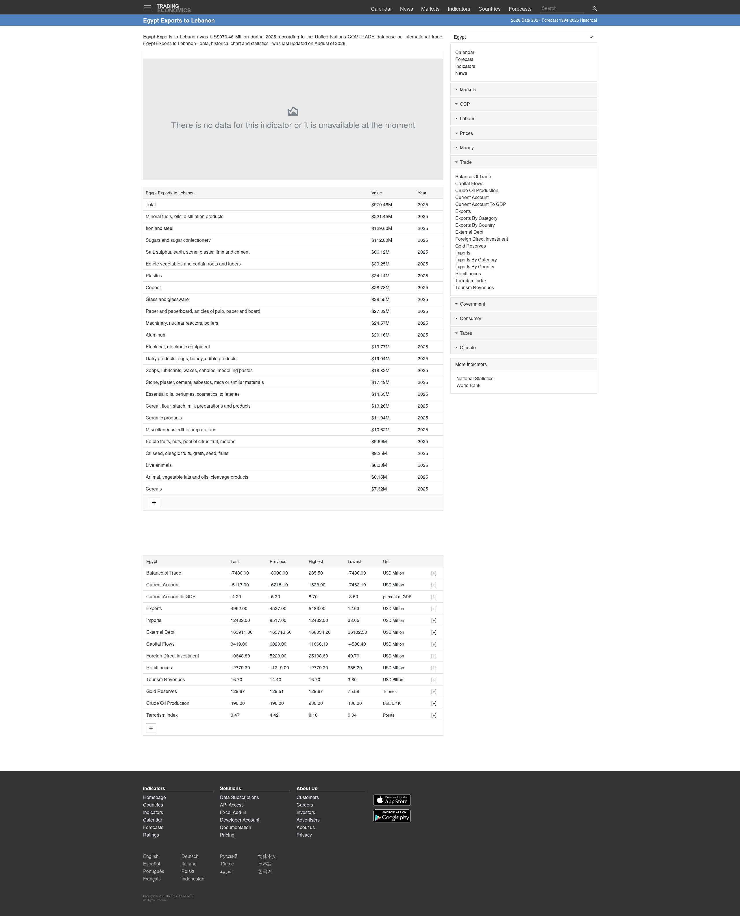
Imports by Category (476, 259)
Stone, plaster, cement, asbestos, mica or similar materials (205, 382)
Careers (305, 804)
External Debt (160, 632)
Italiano (189, 863)
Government (471, 303)
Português (153, 871)
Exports (154, 608)
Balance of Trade (163, 572)
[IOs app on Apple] (392, 800)
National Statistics (474, 378)
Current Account (163, 584)
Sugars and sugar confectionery (178, 240)
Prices (465, 133)
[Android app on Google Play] (392, 815)
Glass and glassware (167, 299)
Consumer (469, 318)
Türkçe (227, 863)
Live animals (159, 465)
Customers (308, 797)
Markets (467, 89)
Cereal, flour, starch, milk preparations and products (198, 405)
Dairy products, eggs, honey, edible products (191, 358)
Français (152, 878)
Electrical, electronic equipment (178, 346)
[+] (433, 572)
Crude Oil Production (167, 703)
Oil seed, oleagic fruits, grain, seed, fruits (187, 453)
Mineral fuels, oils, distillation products (184, 216)
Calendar (464, 52)
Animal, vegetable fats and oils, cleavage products (197, 476)
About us (306, 827)
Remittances (159, 667)
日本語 (265, 863)
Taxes (465, 333)
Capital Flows (160, 643)
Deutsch (190, 856)
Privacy (304, 834)
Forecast (464, 59)
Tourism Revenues (165, 679)
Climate (467, 347)
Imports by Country (474, 266)
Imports (153, 620)
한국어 (265, 871)
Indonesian (193, 878)
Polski (188, 871)
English (151, 856)
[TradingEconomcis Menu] (149, 7)
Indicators (465, 66)
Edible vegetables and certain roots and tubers (193, 263)
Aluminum (156, 334)
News (461, 73)
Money (466, 147)
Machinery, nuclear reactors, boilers (182, 322)
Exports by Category (476, 218)
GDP (464, 104)
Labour (466, 118)
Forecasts (153, 827)
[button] (594, 9)
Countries (153, 804)
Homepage (154, 797)
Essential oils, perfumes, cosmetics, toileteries (193, 394)
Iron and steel (159, 228)
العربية (226, 871)
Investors (306, 812)
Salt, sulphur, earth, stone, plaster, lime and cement (197, 251)
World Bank (468, 385)
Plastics (154, 275)
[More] (151, 728)
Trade (465, 162)
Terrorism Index (162, 714)
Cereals (154, 488)
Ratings (151, 834)
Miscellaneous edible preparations (181, 429)
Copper (153, 287)
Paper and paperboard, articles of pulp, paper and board (203, 311)
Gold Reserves (161, 691)
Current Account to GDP (171, 596)
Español (151, 863)
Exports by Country (475, 225)
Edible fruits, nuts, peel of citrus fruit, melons (190, 441)
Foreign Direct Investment (172, 655)
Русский (228, 856)
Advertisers (308, 819)
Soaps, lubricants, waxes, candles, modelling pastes (199, 370)
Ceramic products (164, 417)
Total (151, 204)
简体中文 (267, 856)
